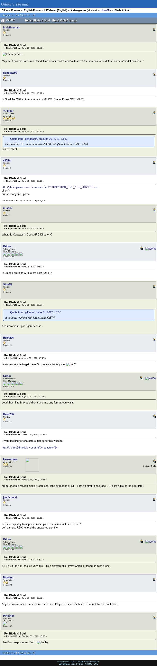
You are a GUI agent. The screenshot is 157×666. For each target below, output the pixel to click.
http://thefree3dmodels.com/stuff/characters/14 (29, 447)
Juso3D (105, 10)
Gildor (7, 246)
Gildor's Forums (11, 10)
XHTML (88, 664)
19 (34, 15)
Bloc (81, 664)
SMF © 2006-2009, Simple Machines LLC (85, 662)
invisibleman (11, 27)
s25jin (7, 160)
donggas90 (10, 72)
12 (28, 15)
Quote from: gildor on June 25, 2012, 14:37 (35, 312)
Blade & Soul (121, 10)
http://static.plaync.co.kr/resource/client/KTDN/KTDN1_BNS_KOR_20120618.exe (50, 187)
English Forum (32, 10)
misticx (7, 208)
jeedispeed (10, 497)
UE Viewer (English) (55, 10)
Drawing (8, 577)
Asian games (78, 10)
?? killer (8, 111)
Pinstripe (9, 615)
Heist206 (8, 337)
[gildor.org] (150, 248)
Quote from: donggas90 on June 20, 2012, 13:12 (38, 138)
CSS (96, 664)
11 (25, 15)
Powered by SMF (63, 662)
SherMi (7, 284)
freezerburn (10, 459)
